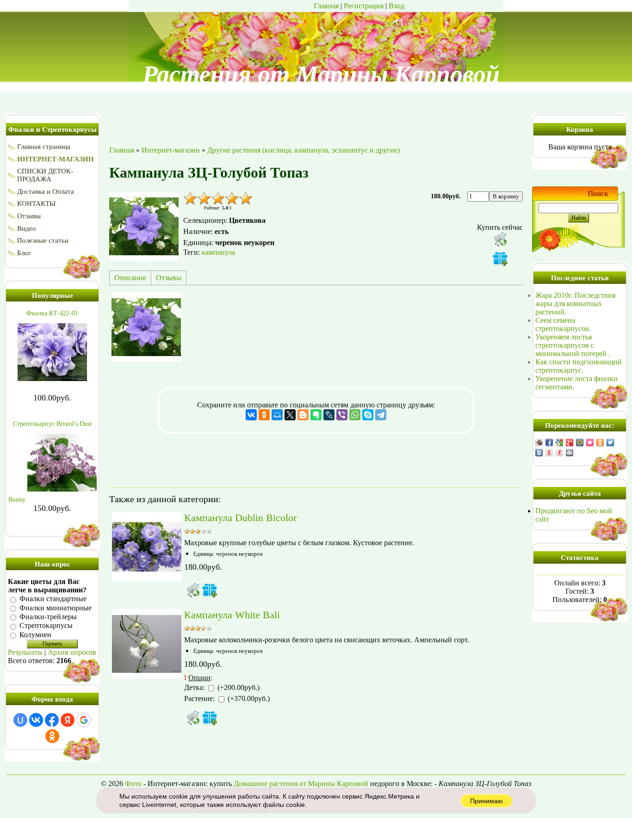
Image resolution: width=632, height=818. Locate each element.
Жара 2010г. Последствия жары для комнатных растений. (575, 303)
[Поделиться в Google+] (569, 442)
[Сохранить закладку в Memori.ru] (590, 442)
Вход (396, 6)
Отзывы (168, 278)
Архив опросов (72, 652)
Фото (133, 783)
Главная (326, 6)
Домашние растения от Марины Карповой (301, 783)
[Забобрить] (539, 442)
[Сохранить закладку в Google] (559, 442)
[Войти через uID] (20, 720)
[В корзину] (193, 590)
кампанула (218, 252)
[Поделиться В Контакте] (539, 452)
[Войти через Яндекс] (67, 720)
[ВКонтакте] (251, 414)
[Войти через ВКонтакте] (36, 720)
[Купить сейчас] (500, 239)
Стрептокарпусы (46, 626)
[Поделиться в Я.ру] (559, 452)
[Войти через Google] (83, 720)
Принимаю (486, 801)
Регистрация (364, 6)
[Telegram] (380, 414)
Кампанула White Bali (232, 615)
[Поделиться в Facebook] (549, 442)
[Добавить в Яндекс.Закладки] (549, 452)
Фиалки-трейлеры (48, 617)
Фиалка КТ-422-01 (52, 313)
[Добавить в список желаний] (500, 258)
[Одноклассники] (264, 414)
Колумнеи (35, 635)
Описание (130, 278)
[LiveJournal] (329, 414)
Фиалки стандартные (53, 599)
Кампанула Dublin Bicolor (240, 517)
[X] (290, 414)
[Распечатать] (569, 452)
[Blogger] (303, 414)
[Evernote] (316, 414)
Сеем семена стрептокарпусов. (563, 324)
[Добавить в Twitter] (610, 442)
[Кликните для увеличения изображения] (144, 226)
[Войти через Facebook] (52, 720)
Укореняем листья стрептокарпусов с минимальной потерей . (572, 345)
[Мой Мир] (277, 414)
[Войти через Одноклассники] (52, 736)
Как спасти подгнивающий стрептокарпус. (578, 366)
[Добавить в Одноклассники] (600, 442)
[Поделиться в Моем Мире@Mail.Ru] (579, 442)
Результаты (25, 652)
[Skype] (367, 414)
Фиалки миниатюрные (55, 608)
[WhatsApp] (354, 414)
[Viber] (341, 414)
